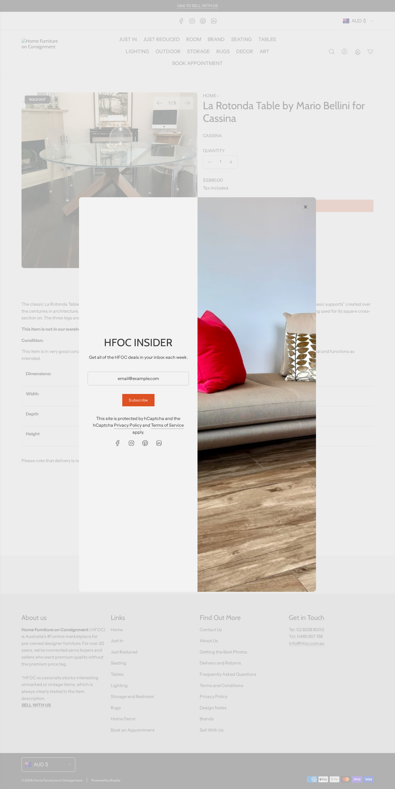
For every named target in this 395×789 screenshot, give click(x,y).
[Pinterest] (145, 443)
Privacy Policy (128, 425)
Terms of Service (167, 425)
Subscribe (138, 400)
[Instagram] (131, 443)
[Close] (305, 206)
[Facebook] (117, 443)
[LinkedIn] (158, 443)
